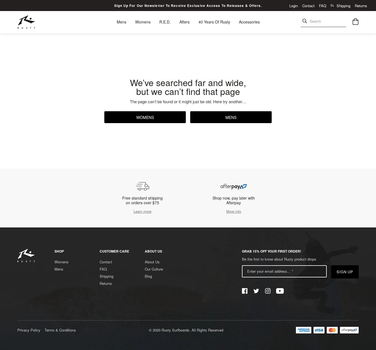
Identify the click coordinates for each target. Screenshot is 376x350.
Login (293, 5)
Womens (145, 117)
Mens (230, 117)
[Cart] (355, 22)
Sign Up (345, 271)
